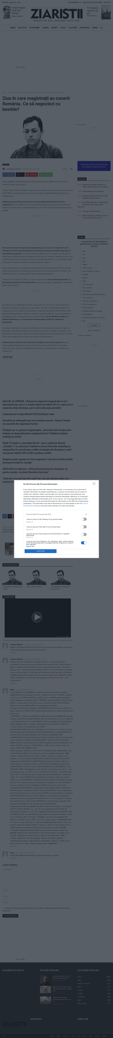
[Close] (95, 484)
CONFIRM (41, 551)
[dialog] (56, 519)
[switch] (84, 519)
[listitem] (56, 514)
